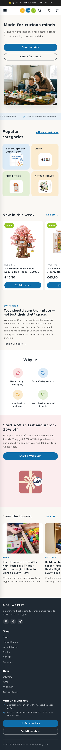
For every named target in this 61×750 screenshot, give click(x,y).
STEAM (7, 657)
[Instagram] (6, 621)
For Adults (9, 662)
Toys (5, 637)
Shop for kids (30, 47)
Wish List (8, 686)
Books (6, 652)
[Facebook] (13, 621)
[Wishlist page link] (49, 10)
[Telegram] (20, 621)
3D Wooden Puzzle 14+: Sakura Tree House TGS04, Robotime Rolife (20, 270)
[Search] (39, 10)
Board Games (10, 642)
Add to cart (25, 285)
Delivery (7, 676)
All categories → (47, 132)
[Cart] (56, 10)
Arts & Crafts (10, 647)
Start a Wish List (30, 456)
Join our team (10, 691)
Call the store (32, 731)
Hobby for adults (31, 56)
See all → (52, 214)
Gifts (5, 681)
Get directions (32, 723)
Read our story (15, 343)
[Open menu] (5, 10)
